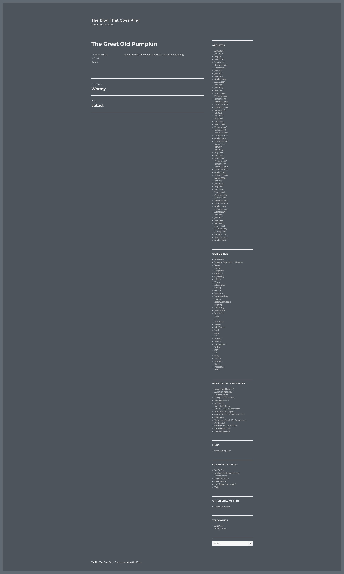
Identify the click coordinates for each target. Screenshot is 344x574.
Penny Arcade (220, 529)
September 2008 (221, 107)
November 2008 (221, 104)
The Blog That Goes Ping (115, 20)
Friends (217, 279)
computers (219, 271)
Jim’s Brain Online (222, 406)
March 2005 (219, 226)
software (218, 361)
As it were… (219, 403)
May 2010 (218, 76)
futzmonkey (219, 285)
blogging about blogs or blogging (228, 262)
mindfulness (219, 327)
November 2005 (221, 203)
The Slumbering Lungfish (225, 484)
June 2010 (218, 73)
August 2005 (219, 212)
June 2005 (218, 217)
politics (217, 341)
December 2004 (221, 234)
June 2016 (218, 54)
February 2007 (220, 161)
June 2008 (218, 116)
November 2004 (221, 237)
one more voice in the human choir (229, 414)
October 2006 (220, 172)
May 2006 (218, 186)
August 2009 (219, 82)
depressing (219, 276)
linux (216, 316)
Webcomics (219, 367)
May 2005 (218, 220)
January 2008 (220, 130)
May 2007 (218, 152)
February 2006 (220, 195)
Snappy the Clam (221, 479)
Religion (218, 347)
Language (218, 313)
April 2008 (218, 121)
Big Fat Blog (219, 470)
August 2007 (219, 144)
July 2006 (218, 181)
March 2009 (219, 93)
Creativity (218, 274)
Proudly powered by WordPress (128, 562)
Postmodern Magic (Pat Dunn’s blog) (230, 420)
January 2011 (219, 62)
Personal (218, 339)
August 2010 (219, 68)
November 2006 (221, 169)
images (217, 299)
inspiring (218, 305)
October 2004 (220, 240)
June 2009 (218, 87)
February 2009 (220, 96)
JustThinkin (219, 310)
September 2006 (221, 175)
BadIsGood (219, 259)
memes (217, 324)
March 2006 (219, 192)
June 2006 (218, 184)
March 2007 (219, 158)
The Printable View (222, 429)
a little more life (221, 395)
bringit (217, 268)
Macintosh (219, 322)
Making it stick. (221, 476)
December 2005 (221, 200)
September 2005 (221, 209)
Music (217, 330)
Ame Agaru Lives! (221, 400)
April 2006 (218, 189)
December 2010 (221, 65)
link (165, 54)
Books (217, 265)
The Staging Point (222, 431)
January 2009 (220, 99)
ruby (216, 350)
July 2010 (218, 71)
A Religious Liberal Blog (224, 397)
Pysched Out (219, 423)
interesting (219, 307)
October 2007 (220, 138)
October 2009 (220, 79)
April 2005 (218, 223)
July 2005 (218, 215)
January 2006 (220, 198)
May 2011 (218, 56)
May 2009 (218, 90)
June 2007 (218, 150)
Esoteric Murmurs (222, 506)
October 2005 (220, 206)
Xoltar (217, 487)
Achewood (218, 526)
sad (215, 353)
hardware (218, 293)
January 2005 (220, 232)
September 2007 (221, 141)
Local (216, 319)
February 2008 (220, 127)
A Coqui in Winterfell (223, 392)
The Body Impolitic (222, 451)
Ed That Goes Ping (99, 54)
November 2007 (221, 136)
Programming (220, 344)
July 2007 (218, 147)
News (216, 333)
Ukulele (217, 364)
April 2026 (218, 51)
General (94, 62)
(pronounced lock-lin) (224, 389)
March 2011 (219, 59)
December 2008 (221, 102)
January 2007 (220, 164)
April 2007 (218, 155)
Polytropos (219, 417)
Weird (217, 370)
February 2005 (220, 229)
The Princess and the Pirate (226, 426)
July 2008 (218, 113)
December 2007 (221, 133)
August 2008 (219, 110)
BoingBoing (177, 54)
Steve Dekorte (220, 481)
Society (217, 358)
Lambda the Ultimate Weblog (226, 473)
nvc (216, 336)
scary (216, 355)
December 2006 (221, 167)
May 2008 (218, 119)
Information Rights (222, 302)
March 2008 (219, 124)
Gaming (217, 288)
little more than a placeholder (227, 409)
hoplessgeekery (221, 296)
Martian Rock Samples (224, 412)
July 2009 (218, 85)
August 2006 (219, 178)
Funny (217, 282)
